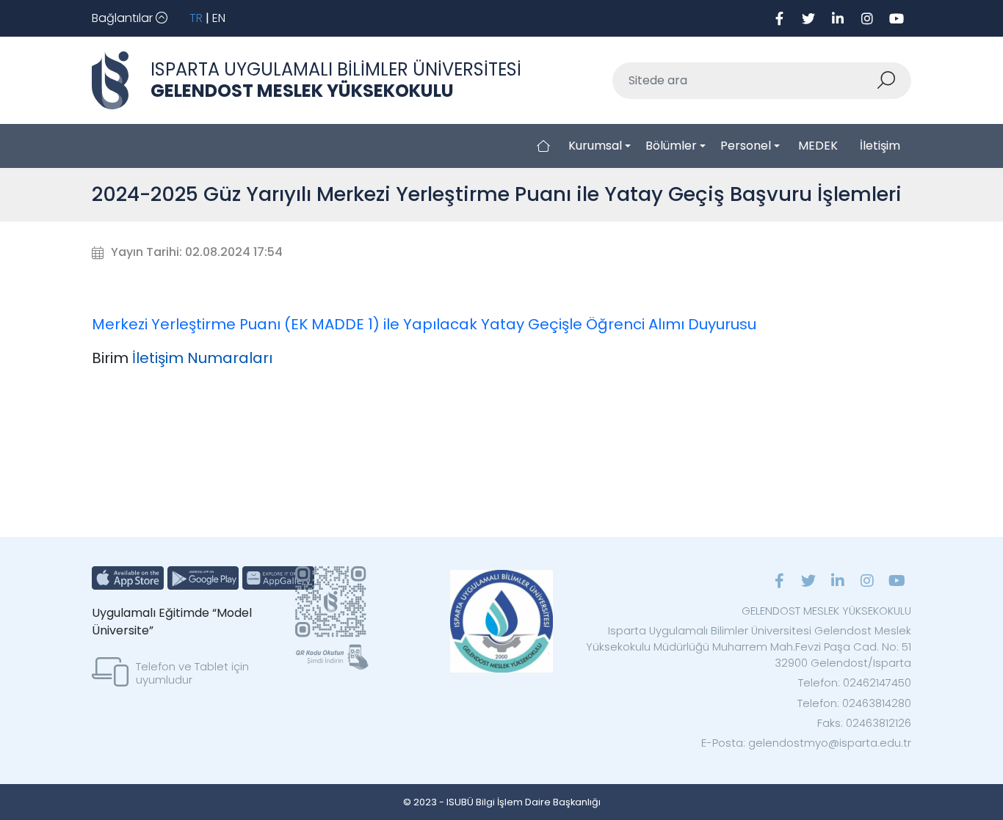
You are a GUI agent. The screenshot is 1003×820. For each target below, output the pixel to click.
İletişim (880, 145)
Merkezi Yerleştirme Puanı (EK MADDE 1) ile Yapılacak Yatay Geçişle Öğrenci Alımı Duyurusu (424, 324)
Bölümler (671, 145)
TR (196, 18)
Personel (745, 145)
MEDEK (818, 145)
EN (218, 18)
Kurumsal (595, 145)
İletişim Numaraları (202, 358)
